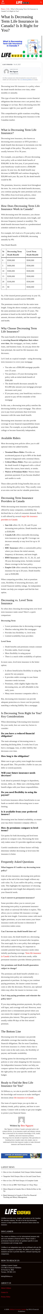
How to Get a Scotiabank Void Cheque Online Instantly (22, 1172)
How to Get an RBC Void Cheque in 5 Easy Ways (20, 1185)
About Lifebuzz (6, 1288)
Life (8, 9)
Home (3, 9)
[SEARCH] (41, 2)
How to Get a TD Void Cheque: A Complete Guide (20, 1180)
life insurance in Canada (23, 1098)
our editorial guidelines (26, 79)
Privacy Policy (5, 1297)
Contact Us (4, 1292)
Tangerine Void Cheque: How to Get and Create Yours (21, 1176)
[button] (21, 71)
